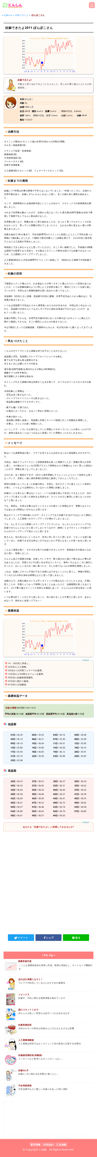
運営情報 (35, 1144)
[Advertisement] (48, 852)
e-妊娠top (7, 15)
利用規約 (48, 1144)
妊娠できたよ (22, 15)
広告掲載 (61, 1144)
